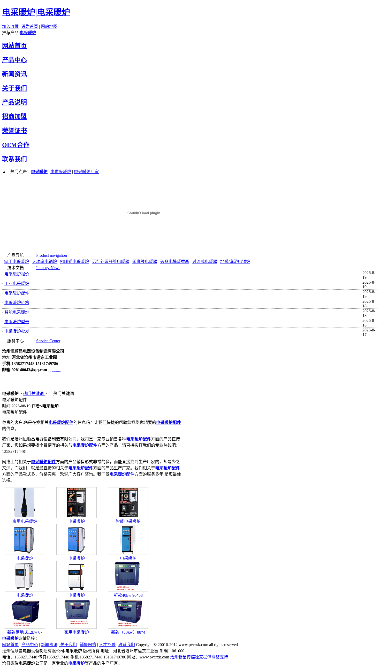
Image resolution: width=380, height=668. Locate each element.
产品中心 (29, 644)
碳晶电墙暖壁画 (174, 261)
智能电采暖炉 (16, 312)
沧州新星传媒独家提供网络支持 (199, 657)
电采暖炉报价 (16, 274)
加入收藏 (10, 26)
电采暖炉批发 (16, 331)
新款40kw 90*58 (128, 595)
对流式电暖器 (204, 261)
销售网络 (88, 644)
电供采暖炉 (60, 171)
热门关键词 (34, 393)
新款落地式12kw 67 (24, 632)
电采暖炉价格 (16, 302)
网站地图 (49, 26)
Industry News (48, 268)
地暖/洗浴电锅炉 (235, 261)
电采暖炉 (28, 32)
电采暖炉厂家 (86, 171)
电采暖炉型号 (16, 322)
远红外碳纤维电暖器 (110, 261)
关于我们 (68, 644)
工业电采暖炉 (16, 283)
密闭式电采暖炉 (74, 261)
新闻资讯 (49, 644)
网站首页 (10, 644)
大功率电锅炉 (44, 261)
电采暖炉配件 (16, 293)
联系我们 (126, 644)
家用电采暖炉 (16, 261)
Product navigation (51, 255)
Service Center (48, 341)
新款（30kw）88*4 (128, 632)
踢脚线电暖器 (144, 261)
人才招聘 (107, 644)
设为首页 (29, 26)
